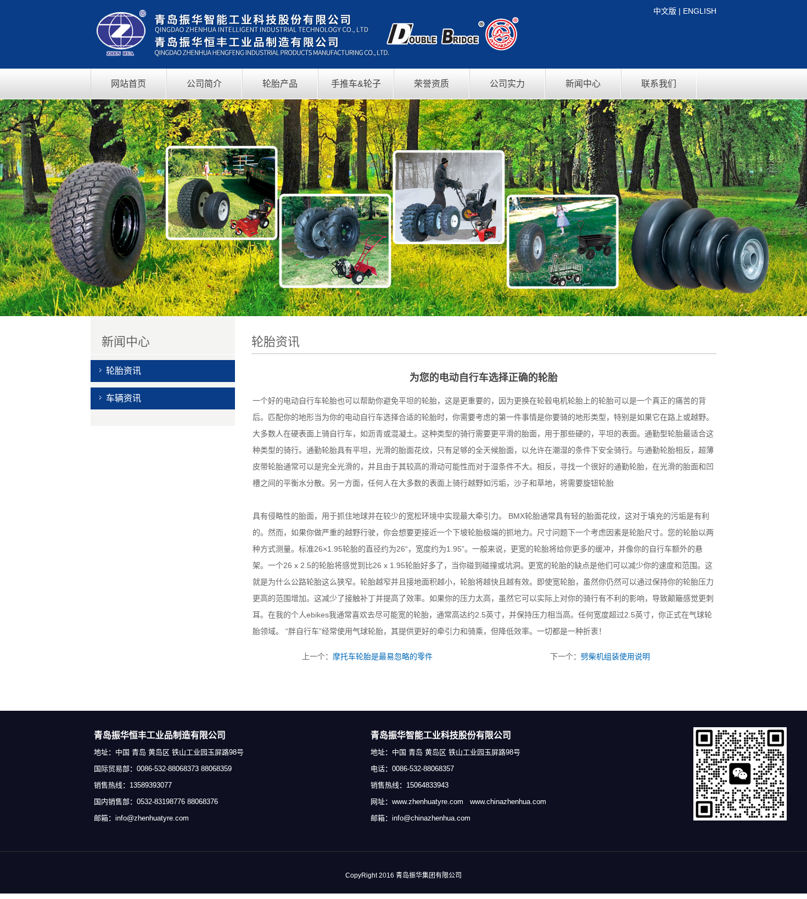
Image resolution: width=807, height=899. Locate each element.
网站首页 (128, 83)
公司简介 (204, 83)
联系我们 (658, 83)
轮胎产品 (280, 83)
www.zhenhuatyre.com (427, 801)
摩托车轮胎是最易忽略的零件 (383, 656)
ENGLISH (699, 11)
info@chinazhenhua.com (431, 818)
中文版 (664, 11)
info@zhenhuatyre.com (152, 818)
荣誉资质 (431, 83)
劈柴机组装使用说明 (615, 656)
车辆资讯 (123, 398)
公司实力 (507, 83)
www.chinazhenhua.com (508, 801)
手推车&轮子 (356, 83)
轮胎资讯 (123, 370)
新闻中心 (583, 83)
